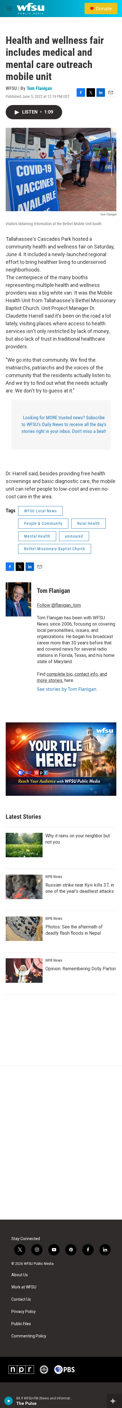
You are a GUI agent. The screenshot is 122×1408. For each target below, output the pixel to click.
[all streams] (114, 1401)
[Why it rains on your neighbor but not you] (24, 845)
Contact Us (21, 1299)
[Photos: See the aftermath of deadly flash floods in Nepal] (24, 928)
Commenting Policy (28, 1336)
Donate (104, 8)
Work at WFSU (23, 1287)
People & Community (43, 523)
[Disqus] (61, 1143)
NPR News (53, 876)
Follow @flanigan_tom (59, 605)
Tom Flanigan (39, 88)
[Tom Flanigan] (18, 599)
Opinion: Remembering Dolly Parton (80, 968)
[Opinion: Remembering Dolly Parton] (24, 970)
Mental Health (37, 536)
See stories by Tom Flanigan (66, 689)
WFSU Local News (40, 511)
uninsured (74, 536)
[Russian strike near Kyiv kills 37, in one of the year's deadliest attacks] (24, 887)
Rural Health (88, 523)
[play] (8, 1401)
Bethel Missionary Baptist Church (54, 548)
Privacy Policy (23, 1312)
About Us (19, 1275)
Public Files (21, 1324)
